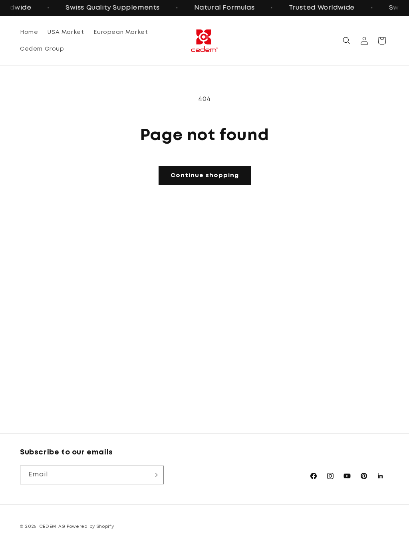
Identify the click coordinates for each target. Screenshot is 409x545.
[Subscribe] (154, 475)
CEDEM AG (53, 527)
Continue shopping (205, 175)
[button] (346, 40)
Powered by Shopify (90, 527)
